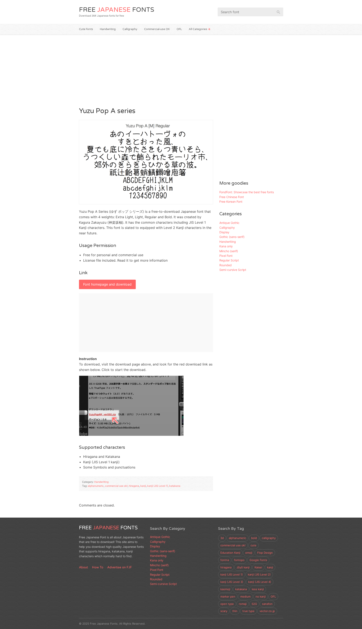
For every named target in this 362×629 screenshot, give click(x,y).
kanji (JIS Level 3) (231, 581)
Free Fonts (116, 10)
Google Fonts (258, 560)
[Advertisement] (181, 70)
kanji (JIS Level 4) (259, 581)
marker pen (227, 596)
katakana (174, 485)
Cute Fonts (86, 29)
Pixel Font (226, 255)
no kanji (261, 596)
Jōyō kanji (243, 567)
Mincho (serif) (228, 251)
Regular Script (229, 260)
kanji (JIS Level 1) (157, 485)
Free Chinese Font (231, 197)
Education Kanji (230, 552)
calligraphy (269, 538)
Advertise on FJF (119, 567)
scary (223, 611)
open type (227, 604)
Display (224, 232)
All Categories (198, 29)
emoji (248, 552)
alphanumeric (96, 485)
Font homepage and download (107, 284)
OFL (179, 29)
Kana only (226, 246)
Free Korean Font (230, 201)
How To (97, 567)
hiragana (134, 485)
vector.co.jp (267, 611)
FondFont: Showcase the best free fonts (246, 192)
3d (222, 538)
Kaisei (258, 567)
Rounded (225, 265)
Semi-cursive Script (232, 269)
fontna (224, 560)
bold (254, 538)
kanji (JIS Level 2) (259, 574)
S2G (254, 604)
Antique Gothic (229, 222)
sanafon (267, 604)
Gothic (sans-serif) (231, 237)
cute (253, 545)
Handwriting (108, 29)
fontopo (239, 560)
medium (245, 596)
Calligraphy (130, 29)
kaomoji (225, 589)
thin (234, 611)
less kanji (258, 589)
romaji (243, 604)
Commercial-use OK (157, 29)
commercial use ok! (116, 485)
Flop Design (265, 552)
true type (248, 611)
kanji (143, 485)
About (83, 567)
